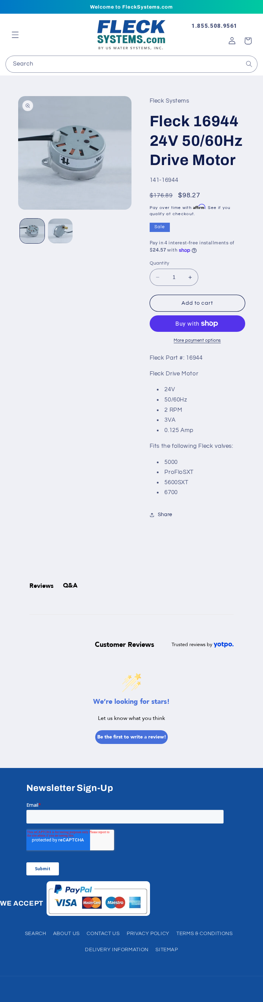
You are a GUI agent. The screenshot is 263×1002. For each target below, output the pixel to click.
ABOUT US (66, 933)
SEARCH (35, 933)
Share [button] (165, 514)
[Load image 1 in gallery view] (32, 231)
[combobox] (131, 64)
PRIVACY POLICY (148, 933)
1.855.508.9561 (214, 25)
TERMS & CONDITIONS (204, 933)
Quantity (160, 263)
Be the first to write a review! (131, 737)
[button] (15, 35)
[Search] (249, 64)
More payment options (197, 340)
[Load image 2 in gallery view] (60, 231)
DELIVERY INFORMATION (117, 949)
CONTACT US (103, 933)
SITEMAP (166, 949)
